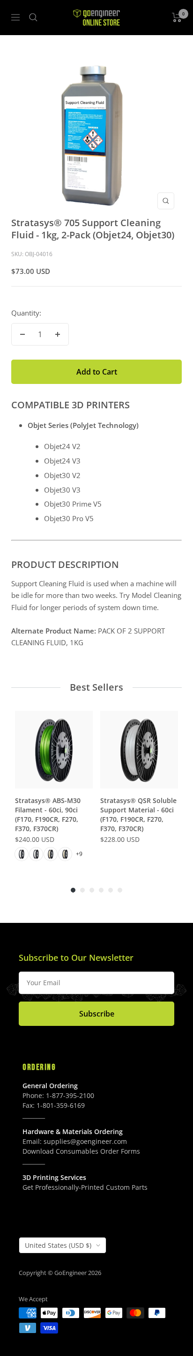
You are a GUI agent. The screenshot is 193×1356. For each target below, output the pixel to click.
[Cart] (177, 17)
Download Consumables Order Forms (81, 1151)
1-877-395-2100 (70, 1095)
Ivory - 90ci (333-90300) (65, 854)
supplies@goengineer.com (85, 1141)
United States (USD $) (58, 1245)
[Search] (33, 17)
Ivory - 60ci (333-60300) (50, 854)
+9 (79, 854)
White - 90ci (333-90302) (36, 854)
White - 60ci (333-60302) (21, 854)
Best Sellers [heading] (96, 687)
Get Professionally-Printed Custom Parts (85, 1187)
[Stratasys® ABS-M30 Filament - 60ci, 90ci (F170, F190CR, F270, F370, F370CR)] (54, 750)
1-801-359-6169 (61, 1105)
